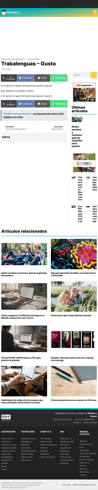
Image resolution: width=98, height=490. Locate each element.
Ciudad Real (85, 456)
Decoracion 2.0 (7, 438)
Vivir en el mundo (47, 457)
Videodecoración (8, 451)
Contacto (77, 422)
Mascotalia (64, 454)
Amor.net (44, 448)
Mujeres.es (44, 454)
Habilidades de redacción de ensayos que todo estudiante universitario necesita (22, 401)
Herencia (83, 469)
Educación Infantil (13, 59)
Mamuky (44, 451)
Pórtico (4, 469)
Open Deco (6, 441)
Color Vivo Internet (18, 483)
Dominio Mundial (67, 441)
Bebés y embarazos (48, 445)
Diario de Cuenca (87, 459)
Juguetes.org (65, 448)
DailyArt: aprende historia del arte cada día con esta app (72, 358)
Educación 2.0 (66, 438)
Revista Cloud (26, 457)
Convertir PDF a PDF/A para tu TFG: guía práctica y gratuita (21, 358)
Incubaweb (25, 448)
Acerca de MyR (90, 422)
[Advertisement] (49, 36)
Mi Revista (64, 463)
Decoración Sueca (8, 445)
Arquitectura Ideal (8, 448)
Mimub (4, 466)
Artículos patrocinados (62, 419)
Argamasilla (84, 450)
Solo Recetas (45, 438)
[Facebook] (95, 3)
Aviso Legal (66, 485)
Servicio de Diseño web (85, 419)
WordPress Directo (28, 451)
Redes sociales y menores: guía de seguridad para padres (77, 136)
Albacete (83, 441)
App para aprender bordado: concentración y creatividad (73, 274)
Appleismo (25, 445)
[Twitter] (95, 5)
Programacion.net (28, 438)
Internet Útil (26, 460)
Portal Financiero (67, 460)
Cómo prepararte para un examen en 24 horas (73, 400)
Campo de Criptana (88, 453)
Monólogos (64, 451)
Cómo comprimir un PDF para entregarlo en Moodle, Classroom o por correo (23, 316)
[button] (45, 3)
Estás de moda (46, 441)
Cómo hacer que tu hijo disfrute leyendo (71, 315)
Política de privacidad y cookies (84, 485)
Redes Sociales (27, 454)
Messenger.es (26, 441)
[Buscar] (93, 75)
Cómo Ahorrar (66, 457)
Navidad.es (65, 445)
